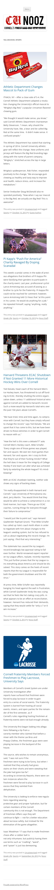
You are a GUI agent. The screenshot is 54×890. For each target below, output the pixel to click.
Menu (27, 9)
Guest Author (35, 212)
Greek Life (7, 318)
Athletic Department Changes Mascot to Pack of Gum (23, 88)
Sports (6, 212)
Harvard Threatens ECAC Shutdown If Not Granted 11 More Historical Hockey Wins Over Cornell (27, 378)
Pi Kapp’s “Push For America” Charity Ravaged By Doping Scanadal (22, 262)
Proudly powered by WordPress (16, 884)
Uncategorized (31, 209)
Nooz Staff (43, 318)
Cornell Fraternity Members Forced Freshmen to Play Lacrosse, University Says (26, 677)
